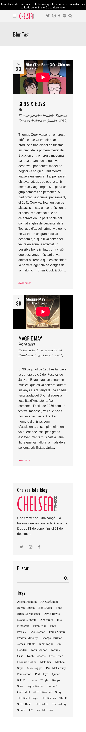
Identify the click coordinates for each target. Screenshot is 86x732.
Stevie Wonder (42, 692)
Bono (59, 608)
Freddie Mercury (27, 638)
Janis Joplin (46, 644)
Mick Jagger (34, 668)
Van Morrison (45, 710)
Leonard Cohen (27, 662)
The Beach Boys (27, 698)
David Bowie (52, 614)
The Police (41, 704)
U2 (31, 710)
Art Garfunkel (49, 601)
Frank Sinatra (57, 632)
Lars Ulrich (56, 656)
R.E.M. (21, 680)
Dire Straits (46, 620)
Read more (24, 282)
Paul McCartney (56, 668)
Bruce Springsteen (28, 614)
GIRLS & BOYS (42, 111)
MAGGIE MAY (40, 346)
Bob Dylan (45, 608)
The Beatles (48, 698)
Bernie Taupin (26, 608)
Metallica (46, 662)
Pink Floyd (41, 674)
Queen (56, 674)
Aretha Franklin (27, 601)
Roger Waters (35, 686)
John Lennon (39, 650)
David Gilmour (26, 620)
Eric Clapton (37, 632)
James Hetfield (26, 644)
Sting (58, 692)
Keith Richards (36, 656)
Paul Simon (24, 674)
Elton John (40, 626)
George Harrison (52, 638)
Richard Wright (39, 680)
